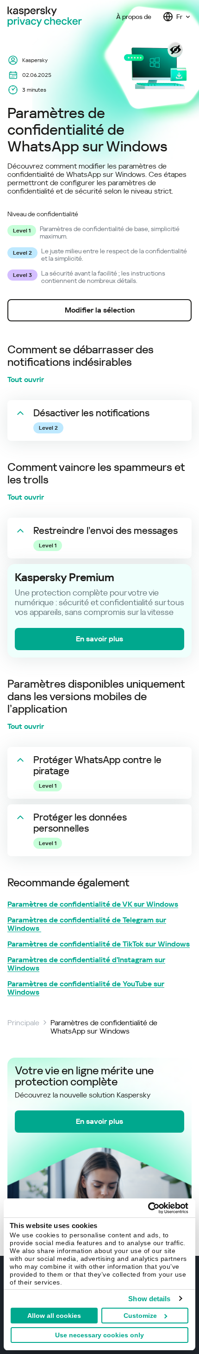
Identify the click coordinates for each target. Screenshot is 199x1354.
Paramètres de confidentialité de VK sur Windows (92, 904)
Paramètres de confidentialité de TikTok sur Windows (98, 944)
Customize (140, 1315)
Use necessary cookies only (99, 1335)
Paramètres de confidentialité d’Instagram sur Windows (86, 964)
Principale (23, 1023)
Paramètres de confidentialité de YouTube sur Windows (85, 988)
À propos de (133, 16)
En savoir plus (99, 638)
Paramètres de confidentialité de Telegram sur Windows (86, 924)
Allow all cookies (54, 1315)
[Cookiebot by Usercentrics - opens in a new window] (147, 1208)
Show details (149, 1299)
